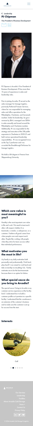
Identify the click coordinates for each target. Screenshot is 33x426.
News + (22, 404)
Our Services (20, 392)
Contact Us (21, 407)
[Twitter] (19, 414)
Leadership (21, 395)
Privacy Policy (20, 410)
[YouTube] (23, 414)
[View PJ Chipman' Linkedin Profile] (9, 25)
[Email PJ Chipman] (3, 25)
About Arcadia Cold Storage (14, 401)
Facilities (22, 398)
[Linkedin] (15, 414)
